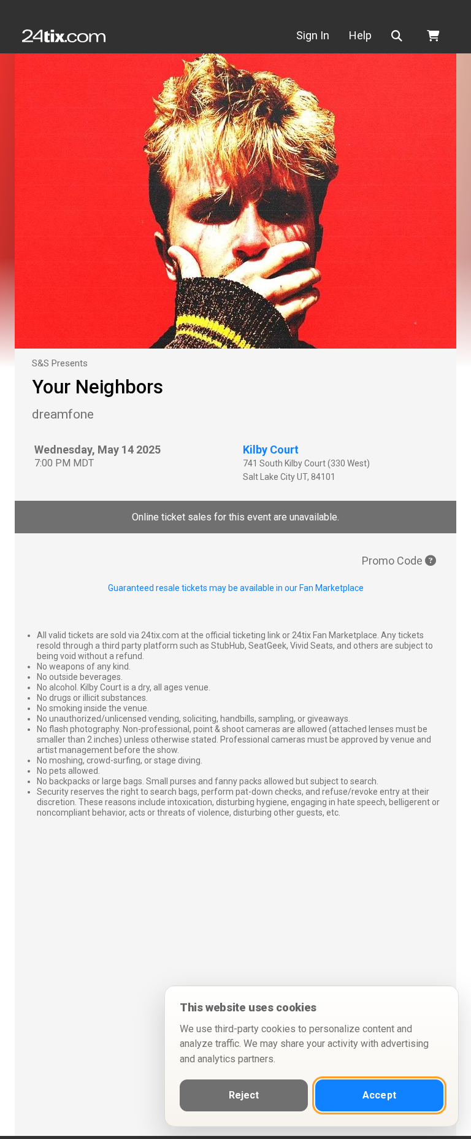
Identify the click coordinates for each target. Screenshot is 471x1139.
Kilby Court (271, 449)
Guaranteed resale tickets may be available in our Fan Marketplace (236, 588)
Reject (244, 1095)
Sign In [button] (312, 35)
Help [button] (360, 35)
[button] (399, 35)
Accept (379, 1095)
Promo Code (393, 560)
